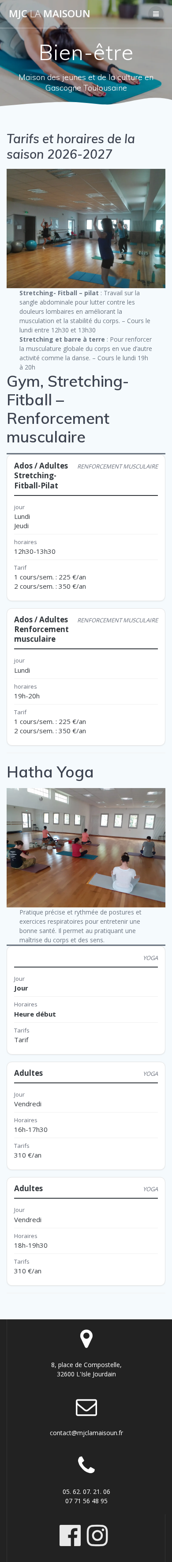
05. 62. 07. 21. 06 (86, 1491)
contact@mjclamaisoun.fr (86, 1433)
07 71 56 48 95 (86, 1501)
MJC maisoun (49, 14)
